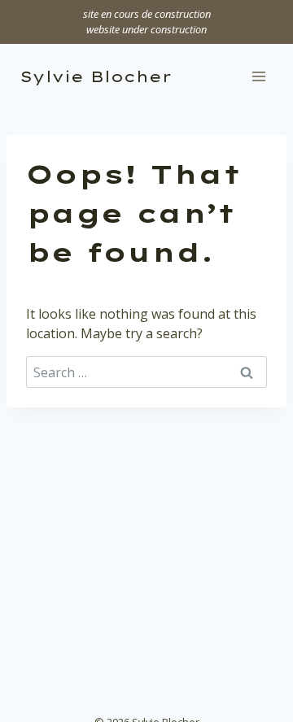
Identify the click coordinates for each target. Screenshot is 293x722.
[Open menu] (258, 76)
